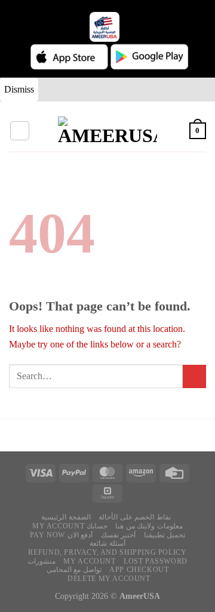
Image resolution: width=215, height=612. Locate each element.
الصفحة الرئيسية (66, 517)
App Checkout (138, 569)
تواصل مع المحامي (74, 569)
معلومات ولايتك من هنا (149, 526)
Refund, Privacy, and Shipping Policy (107, 552)
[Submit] (194, 376)
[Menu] (19, 130)
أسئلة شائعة (107, 543)
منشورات (41, 561)
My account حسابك (70, 526)
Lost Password (156, 561)
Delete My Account (108, 578)
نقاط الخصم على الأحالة (135, 517)
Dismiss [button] (19, 89)
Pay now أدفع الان (61, 535)
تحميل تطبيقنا (165, 535)
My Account (89, 561)
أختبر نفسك (118, 535)
